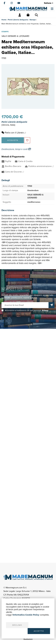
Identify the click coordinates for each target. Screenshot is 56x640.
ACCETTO (39, 631)
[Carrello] (28, 15)
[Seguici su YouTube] (19, 3)
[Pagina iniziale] (28, 9)
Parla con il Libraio (14, 132)
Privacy (45, 310)
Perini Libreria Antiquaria (18, 19)
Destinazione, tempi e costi (14, 149)
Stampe (33, 19)
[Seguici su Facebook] (4, 3)
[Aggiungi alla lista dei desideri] (27, 140)
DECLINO (17, 625)
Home (3, 19)
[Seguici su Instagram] (12, 3)
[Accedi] (20, 15)
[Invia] (52, 305)
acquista (12, 140)
